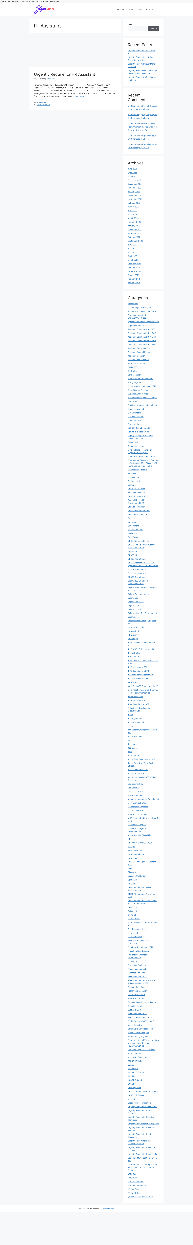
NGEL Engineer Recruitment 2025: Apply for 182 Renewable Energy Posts (142, 126)
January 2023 (134, 226)
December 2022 (135, 229)
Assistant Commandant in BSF (141, 329)
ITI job (130, 726)
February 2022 (134, 264)
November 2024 (135, 188)
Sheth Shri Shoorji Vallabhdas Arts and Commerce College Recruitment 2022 (143, 1043)
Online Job (132, 911)
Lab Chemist (133, 788)
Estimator (132, 485)
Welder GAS (133, 1189)
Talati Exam (133, 1069)
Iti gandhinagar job (136, 722)
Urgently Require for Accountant (142, 1107)
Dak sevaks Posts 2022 (138, 432)
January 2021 (134, 283)
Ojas (130, 868)
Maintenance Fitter (136, 810)
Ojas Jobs (132, 880)
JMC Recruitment (135, 736)
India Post (132, 682)
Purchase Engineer (136, 973)
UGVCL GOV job (135, 1080)
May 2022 (132, 252)
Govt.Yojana (133, 537)
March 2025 (133, 176)
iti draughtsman (135, 718)
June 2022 (132, 248)
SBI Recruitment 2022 (137, 1014)
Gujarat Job (133, 598)
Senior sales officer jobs (138, 1033)
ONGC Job (132, 907)
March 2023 (133, 218)
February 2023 (134, 222)
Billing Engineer (134, 382)
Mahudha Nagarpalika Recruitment (143, 799)
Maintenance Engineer (138, 807)
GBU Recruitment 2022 (138, 496)
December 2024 (135, 184)
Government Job (135, 9)
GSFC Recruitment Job (138, 573)
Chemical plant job (136, 409)
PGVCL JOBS (134, 919)
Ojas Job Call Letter (137, 876)
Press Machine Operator (138, 951)
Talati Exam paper (136, 1072)
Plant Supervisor (135, 937)
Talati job (132, 1076)
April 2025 (132, 173)
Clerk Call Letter (135, 420)
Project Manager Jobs (137, 969)
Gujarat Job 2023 (136, 602)
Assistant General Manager (140, 352)
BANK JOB (150, 9)
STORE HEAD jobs (136, 1061)
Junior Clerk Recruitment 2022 (141, 759)
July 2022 (132, 245)
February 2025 (134, 180)
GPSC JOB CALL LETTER (139, 541)
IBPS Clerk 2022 (135, 657)
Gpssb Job (132, 551)
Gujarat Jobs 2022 (136, 609)
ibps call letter (134, 653)
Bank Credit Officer (136, 363)
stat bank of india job (137, 1057)
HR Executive (134, 635)
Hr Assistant (41, 102)
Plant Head (133, 933)
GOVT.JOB (132, 533)
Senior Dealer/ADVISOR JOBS (141, 1021)
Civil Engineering (135, 413)
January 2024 (134, 191)
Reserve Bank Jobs (136, 987)
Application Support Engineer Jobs (143, 322)
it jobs (130, 715)
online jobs (132, 915)
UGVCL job (133, 1084)
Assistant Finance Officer (139, 348)
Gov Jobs (132, 522)
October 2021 (134, 267)
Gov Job (131, 518)
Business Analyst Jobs (138, 394)
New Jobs (132, 858)
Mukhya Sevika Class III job (140, 835)
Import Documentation (138, 678)
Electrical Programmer (137, 470)
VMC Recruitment (136, 1181)
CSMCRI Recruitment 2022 (140, 428)
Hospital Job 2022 (136, 627)
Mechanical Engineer (137, 825)
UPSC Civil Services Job (138, 1095)
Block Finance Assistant (138, 390)
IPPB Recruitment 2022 (138, 700)
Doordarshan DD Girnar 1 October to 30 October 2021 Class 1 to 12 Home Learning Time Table (143, 463)
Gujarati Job (133, 617)
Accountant (133, 304)
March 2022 (133, 260)
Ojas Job (120, 9)
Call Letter (132, 401)
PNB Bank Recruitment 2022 (140, 947)
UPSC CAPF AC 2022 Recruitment (143, 1091)
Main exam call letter (137, 803)
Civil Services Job (136, 416)
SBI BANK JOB (134, 1010)
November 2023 (135, 199)
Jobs (130, 752)
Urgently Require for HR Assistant (64, 74)
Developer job (134, 442)
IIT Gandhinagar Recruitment (140, 675)
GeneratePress (108, 1208)
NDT (130, 839)
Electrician (132, 473)
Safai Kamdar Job (136, 998)
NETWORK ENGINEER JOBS (140, 843)
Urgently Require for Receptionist (142, 1154)
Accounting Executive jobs (139, 307)
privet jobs (132, 961)
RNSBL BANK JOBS (136, 995)
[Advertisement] (75, 51)
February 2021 (134, 279)
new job (131, 846)
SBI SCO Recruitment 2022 (140, 1017)
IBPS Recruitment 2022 (138, 667)
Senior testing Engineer (138, 1036)
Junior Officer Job (136, 773)
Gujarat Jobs (133, 605)
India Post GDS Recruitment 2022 (143, 686)
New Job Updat (135, 850)
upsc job (131, 1099)
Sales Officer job (135, 1006)
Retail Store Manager (137, 991)
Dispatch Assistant (136, 446)
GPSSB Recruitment (137, 559)
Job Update (133, 748)
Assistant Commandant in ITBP (142, 341)
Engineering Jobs (135, 481)
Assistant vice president (138, 360)
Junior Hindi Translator (138, 770)
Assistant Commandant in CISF (142, 333)
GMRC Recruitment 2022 (139, 511)
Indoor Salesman (135, 697)
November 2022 (135, 233)
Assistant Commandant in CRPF (142, 337)
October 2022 (134, 237)
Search (131, 24)
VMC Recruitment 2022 (138, 1185)
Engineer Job (134, 477)
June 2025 (132, 169)
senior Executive (135, 1025)
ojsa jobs (132, 883)
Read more (79, 96)
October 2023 (134, 203)
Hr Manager (133, 639)
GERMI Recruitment (136, 507)
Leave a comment (43, 105)
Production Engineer (137, 965)
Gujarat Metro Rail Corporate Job (142, 613)
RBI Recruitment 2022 (137, 976)
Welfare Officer (134, 1193)
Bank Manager (134, 375)
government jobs (135, 529)
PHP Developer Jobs (137, 929)
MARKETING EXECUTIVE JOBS (141, 814)
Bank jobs (132, 371)
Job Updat (132, 744)
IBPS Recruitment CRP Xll (139, 671)
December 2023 (135, 195)
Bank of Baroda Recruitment (140, 379)
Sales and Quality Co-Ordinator (142, 1002)
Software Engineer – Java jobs (141, 1050)
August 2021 (133, 275)
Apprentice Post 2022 (137, 325)
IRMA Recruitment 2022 (138, 704)
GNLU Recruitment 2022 (139, 514)
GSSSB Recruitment (137, 577)
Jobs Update (133, 755)
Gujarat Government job (138, 594)
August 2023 (133, 207)
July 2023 (132, 210)
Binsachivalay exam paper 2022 (142, 386)
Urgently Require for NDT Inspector (143, 1124)
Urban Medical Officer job (139, 1103)
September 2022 (135, 241)
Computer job (134, 424)
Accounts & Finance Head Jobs (142, 311)
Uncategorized (134, 1088)
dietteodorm (133, 106)
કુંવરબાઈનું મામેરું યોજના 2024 (140, 1197)
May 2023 (132, 214)
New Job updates (136, 854)
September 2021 (135, 271)
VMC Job (132, 1174)
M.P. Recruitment (135, 795)
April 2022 (132, 256)
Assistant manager (136, 356)
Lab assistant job (135, 784)
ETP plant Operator (136, 489)
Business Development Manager (142, 398)
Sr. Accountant (134, 1053)
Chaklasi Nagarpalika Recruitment (143, 405)
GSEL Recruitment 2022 (138, 569)
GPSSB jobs (133, 555)
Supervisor (132, 1065)
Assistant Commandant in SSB (141, 344)
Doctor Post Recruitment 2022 (141, 456)
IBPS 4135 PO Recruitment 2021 (142, 649)
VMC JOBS (133, 1178)
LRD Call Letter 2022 (137, 791)
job (129, 740)
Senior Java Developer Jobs (140, 1029)
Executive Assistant (136, 492)
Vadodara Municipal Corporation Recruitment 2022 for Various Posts (142, 1167)
